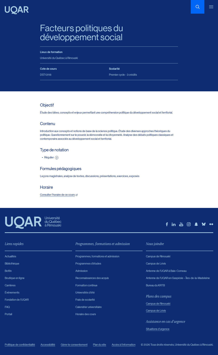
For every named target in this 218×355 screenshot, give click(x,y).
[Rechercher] (197, 7)
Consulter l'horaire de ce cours (57, 194)
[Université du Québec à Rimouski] (17, 10)
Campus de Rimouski (158, 303)
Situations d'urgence (157, 329)
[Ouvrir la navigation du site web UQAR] (211, 7)
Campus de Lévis (156, 310)
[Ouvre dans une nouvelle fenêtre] (167, 224)
